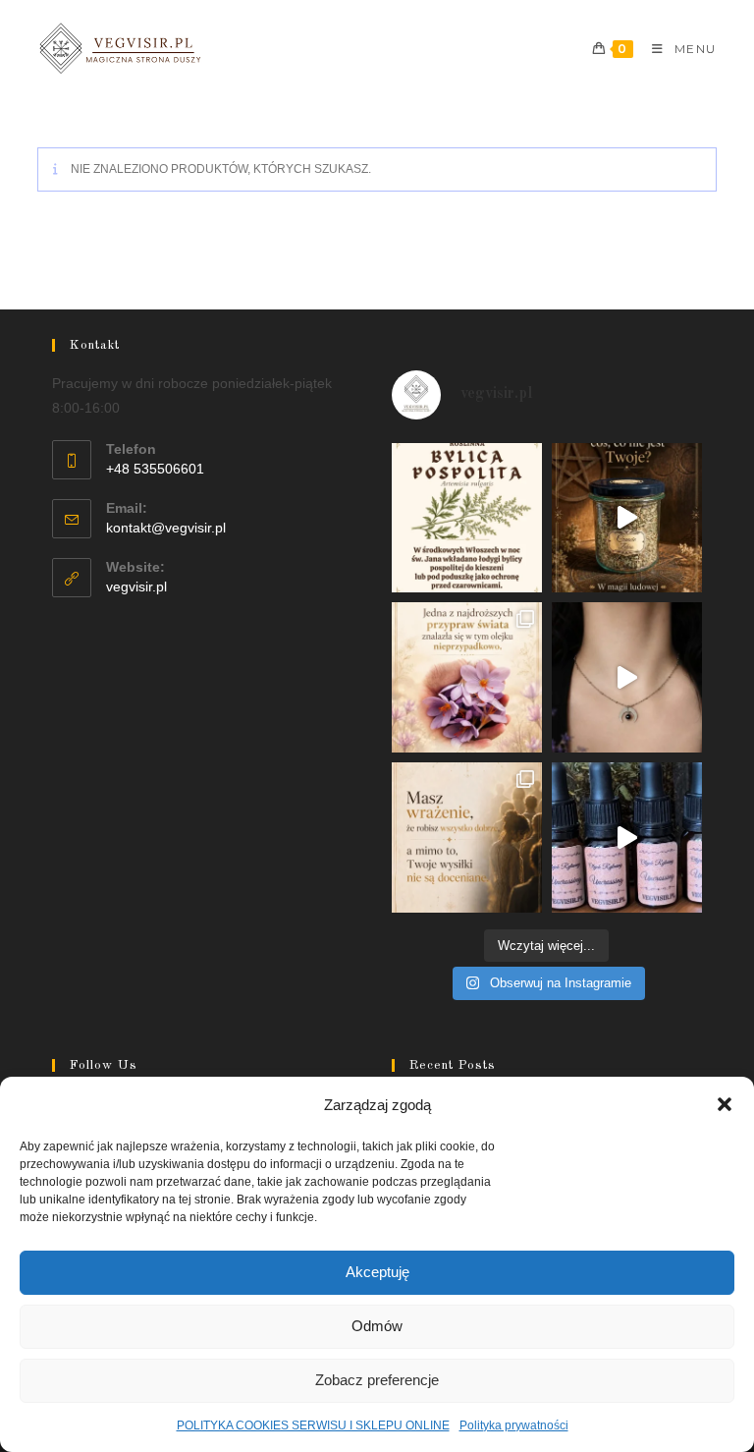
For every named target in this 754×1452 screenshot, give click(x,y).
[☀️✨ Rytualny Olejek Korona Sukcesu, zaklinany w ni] (467, 837)
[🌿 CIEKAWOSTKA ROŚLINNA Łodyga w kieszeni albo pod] (467, 518)
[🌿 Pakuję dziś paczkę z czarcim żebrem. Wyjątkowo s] (627, 518)
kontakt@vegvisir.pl (166, 527)
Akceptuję (377, 1271)
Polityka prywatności (513, 1425)
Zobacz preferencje (377, 1379)
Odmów (377, 1325)
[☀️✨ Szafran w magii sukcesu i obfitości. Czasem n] (467, 677)
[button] (724, 1104)
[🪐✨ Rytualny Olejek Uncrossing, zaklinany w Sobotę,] (627, 837)
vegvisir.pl (136, 586)
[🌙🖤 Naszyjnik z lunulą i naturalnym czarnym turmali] (627, 677)
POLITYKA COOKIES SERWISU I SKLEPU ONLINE (313, 1425)
